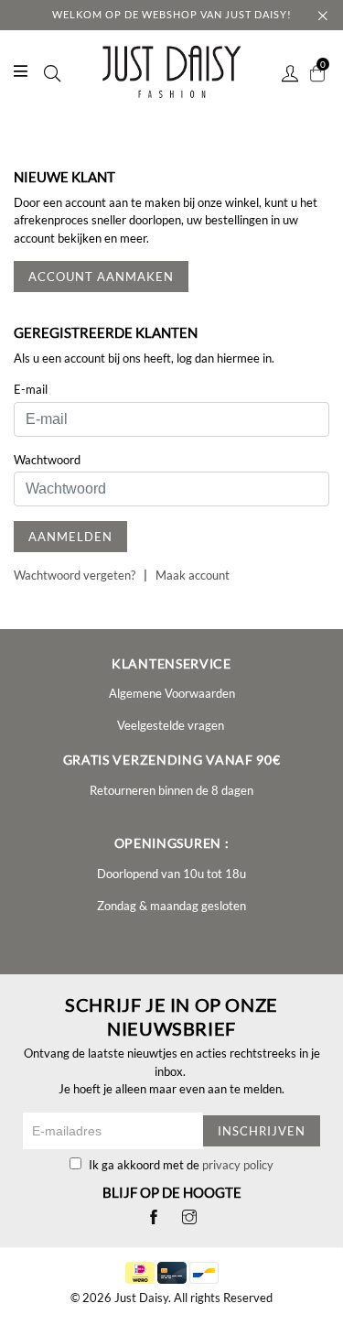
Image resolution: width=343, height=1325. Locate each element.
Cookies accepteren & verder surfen (199, 431)
